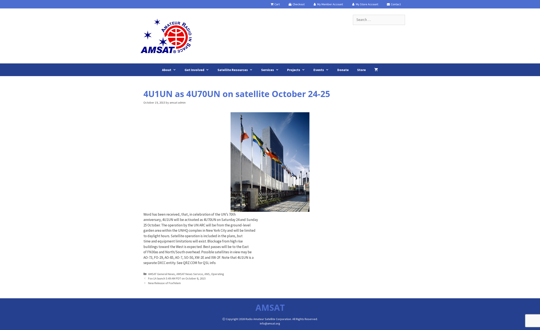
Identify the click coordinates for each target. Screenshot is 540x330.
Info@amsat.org (270, 323)
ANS (207, 274)
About (166, 70)
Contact (395, 4)
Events (318, 70)
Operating (217, 274)
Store (361, 70)
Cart (277, 4)
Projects (293, 70)
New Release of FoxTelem (164, 283)
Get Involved (194, 70)
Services (267, 70)
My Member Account (330, 4)
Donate (343, 70)
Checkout (298, 4)
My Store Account (366, 4)
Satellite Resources (232, 70)
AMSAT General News (161, 274)
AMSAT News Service (189, 274)
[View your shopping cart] (376, 69)
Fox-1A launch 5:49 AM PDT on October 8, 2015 (177, 278)
